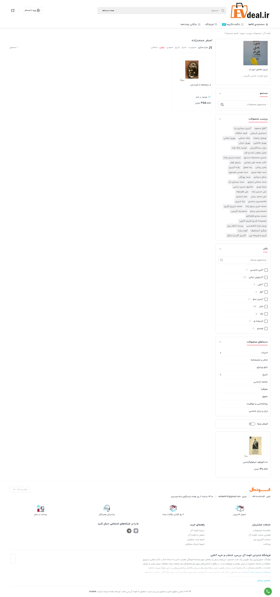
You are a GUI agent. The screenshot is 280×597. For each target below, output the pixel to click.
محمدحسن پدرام (258, 211)
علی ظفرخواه (242, 191)
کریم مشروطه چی (257, 235)
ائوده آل (266, 33)
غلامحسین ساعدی (257, 201)
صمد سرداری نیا (236, 182)
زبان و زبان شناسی (258, 411)
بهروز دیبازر (244, 143)
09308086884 (258, 496)
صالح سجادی (260, 177)
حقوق (265, 396)
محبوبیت (192, 47)
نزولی (162, 47)
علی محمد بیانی (258, 196)
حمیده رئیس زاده (232, 157)
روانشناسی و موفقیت (257, 403)
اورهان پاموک (259, 138)
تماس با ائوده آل (196, 535)
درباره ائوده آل (197, 530)
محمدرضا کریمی (239, 211)
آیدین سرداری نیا (242, 128)
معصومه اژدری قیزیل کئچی (252, 220)
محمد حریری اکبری (233, 206)
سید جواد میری (258, 172)
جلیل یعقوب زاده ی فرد (255, 152)
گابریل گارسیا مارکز (236, 235)
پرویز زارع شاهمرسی (256, 225)
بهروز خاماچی (259, 143)
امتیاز (183, 47)
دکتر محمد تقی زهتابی (255, 162)
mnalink (92, 591)
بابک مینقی (244, 138)
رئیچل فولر (235, 162)
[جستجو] (222, 104)
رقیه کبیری (234, 167)
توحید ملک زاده (239, 147)
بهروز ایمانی (229, 138)
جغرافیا (264, 389)
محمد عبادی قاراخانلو (256, 216)
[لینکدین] (129, 530)
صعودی (170, 47)
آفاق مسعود (260, 128)
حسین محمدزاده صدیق (255, 157)
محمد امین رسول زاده (255, 206)
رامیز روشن (260, 167)
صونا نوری (261, 186)
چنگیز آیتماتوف (258, 230)
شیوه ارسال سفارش (194, 544)
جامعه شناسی (261, 381)
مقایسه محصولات (261, 530)
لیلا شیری (240, 201)
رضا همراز (247, 167)
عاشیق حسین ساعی (243, 186)
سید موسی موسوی (238, 172)
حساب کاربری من (261, 539)
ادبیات (264, 352)
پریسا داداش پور (235, 225)
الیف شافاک (241, 133)
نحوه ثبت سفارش (195, 539)
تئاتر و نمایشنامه (259, 360)
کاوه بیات (242, 230)
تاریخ (265, 374)
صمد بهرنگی (245, 177)
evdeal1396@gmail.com (229, 496)
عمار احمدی (241, 196)
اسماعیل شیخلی (258, 133)
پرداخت (266, 544)
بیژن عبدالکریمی (258, 147)
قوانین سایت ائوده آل (259, 535)
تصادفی (154, 47)
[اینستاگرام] (136, 530)
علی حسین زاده (259, 191)
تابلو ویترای (262, 367)
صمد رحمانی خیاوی (257, 182)
